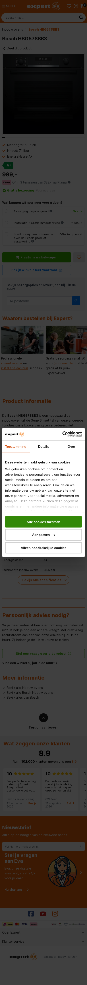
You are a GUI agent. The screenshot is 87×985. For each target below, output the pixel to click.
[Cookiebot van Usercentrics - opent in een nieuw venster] (62, 434)
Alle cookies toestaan (43, 522)
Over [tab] (71, 446)
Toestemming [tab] (15, 446)
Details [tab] (43, 446)
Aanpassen (41, 535)
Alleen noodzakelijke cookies (43, 548)
